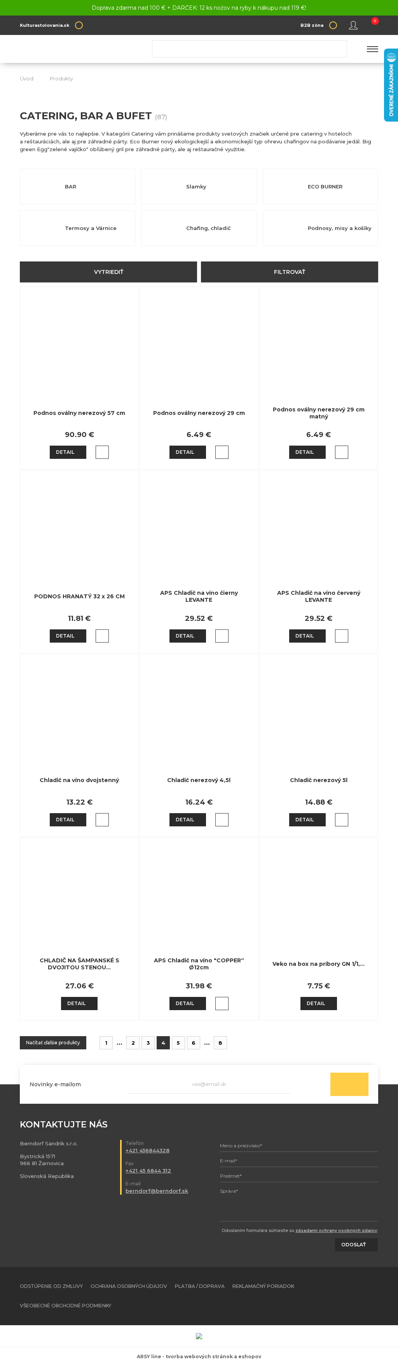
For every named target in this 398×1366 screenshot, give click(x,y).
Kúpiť (102, 452)
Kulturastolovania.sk (44, 25)
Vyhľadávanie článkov (249, 48)
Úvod (26, 78)
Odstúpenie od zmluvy (51, 1286)
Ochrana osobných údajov (129, 1286)
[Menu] (372, 49)
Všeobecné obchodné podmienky (65, 1306)
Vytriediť (108, 271)
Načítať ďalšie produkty (53, 1042)
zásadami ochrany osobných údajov (336, 1230)
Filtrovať (289, 271)
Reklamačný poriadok (263, 1286)
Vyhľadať (338, 48)
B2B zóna (311, 25)
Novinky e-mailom (55, 1084)
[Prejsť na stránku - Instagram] (372, 1296)
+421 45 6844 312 (148, 1170)
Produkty (61, 78)
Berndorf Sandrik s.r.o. (76, 49)
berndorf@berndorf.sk (157, 1191)
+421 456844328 (147, 1150)
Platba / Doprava (200, 1286)
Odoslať (349, 1084)
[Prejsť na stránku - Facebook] (359, 1296)
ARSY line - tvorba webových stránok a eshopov (199, 1356)
